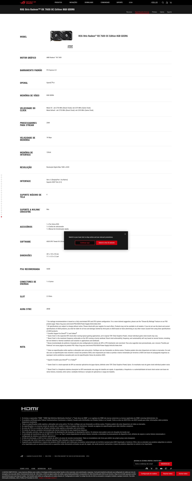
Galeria (162, 12)
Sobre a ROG (24, 469)
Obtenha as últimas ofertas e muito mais (148, 461)
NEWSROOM (42, 469)
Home (33, 469)
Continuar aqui (85, 243)
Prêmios (154, 12)
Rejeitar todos (167, 474)
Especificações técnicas (142, 12)
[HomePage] (21, 456)
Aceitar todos (183, 474)
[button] (2, 175)
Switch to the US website (107, 243)
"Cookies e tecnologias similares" (47, 478)
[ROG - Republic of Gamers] (28, 2)
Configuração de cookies (149, 474)
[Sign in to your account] (167, 2)
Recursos (129, 12)
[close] (125, 234)
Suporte (169, 12)
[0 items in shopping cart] (171, 2)
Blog (50, 469)
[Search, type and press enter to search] (163, 2)
